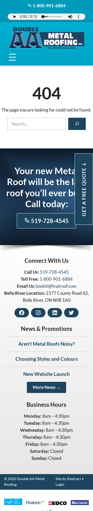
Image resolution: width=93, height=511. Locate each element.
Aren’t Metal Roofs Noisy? (46, 344)
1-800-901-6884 (49, 5)
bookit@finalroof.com (56, 286)
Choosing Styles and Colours (47, 359)
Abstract (74, 479)
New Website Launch (46, 374)
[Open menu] (12, 57)
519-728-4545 (49, 221)
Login (60, 484)
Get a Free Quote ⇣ (84, 189)
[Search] (77, 124)
